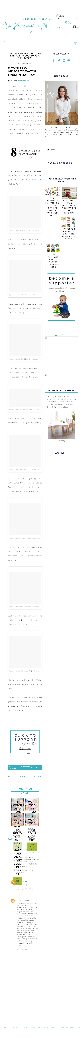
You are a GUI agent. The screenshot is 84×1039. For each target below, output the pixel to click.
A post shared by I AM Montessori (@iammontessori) (27, 295)
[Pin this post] (31, 767)
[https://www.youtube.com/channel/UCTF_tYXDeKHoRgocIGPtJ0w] (69, 60)
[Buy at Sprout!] (61, 438)
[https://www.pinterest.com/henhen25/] (58, 60)
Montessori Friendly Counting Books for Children (68, 234)
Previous (37, 776)
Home (22, 776)
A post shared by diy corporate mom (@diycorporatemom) (29, 230)
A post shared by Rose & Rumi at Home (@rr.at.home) (28, 469)
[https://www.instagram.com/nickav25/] (64, 60)
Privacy (16, 1027)
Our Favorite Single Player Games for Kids (53, 261)
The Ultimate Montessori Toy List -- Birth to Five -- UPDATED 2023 (52, 206)
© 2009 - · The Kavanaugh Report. (41, 1027)
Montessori (23, 80)
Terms (7, 1027)
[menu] (4, 42)
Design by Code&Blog (70, 1027)
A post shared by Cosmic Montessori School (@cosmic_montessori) (32, 409)
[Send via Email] (39, 767)
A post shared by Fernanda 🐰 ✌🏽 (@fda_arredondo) (27, 671)
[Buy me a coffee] (25, 742)
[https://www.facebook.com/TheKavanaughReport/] (53, 60)
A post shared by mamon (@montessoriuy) (24, 538)
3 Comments (13, 767)
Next (10, 776)
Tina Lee (20, 881)
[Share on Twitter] (36, 767)
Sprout (60, 399)
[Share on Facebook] (34, 767)
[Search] (74, 150)
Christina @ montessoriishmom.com (28, 851)
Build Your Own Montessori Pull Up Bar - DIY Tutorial (69, 207)
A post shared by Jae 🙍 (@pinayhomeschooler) (26, 359)
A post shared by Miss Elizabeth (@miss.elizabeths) (27, 606)
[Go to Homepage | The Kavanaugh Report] (42, 35)
